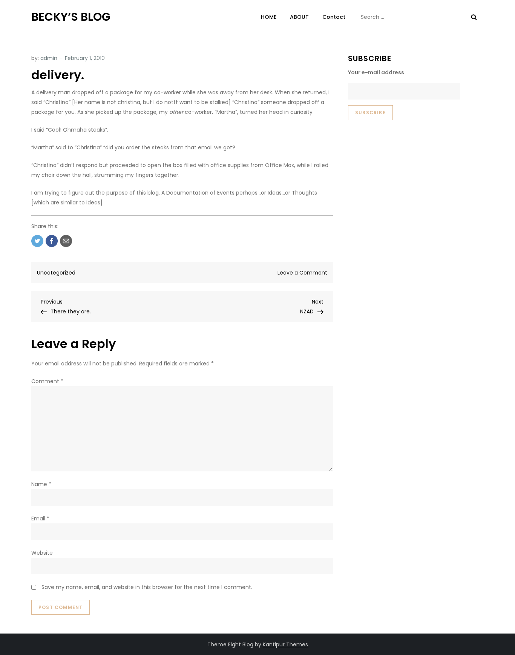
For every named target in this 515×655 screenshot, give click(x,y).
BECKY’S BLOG (70, 17)
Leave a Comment (302, 272)
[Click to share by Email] (66, 241)
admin (48, 58)
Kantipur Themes (285, 644)
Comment (47, 381)
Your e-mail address (376, 72)
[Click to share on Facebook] (52, 241)
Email (40, 518)
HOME (268, 17)
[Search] (474, 17)
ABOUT (299, 17)
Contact (333, 17)
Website (42, 553)
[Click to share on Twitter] (37, 241)
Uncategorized (56, 272)
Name (41, 484)
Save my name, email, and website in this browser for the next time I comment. (146, 587)
